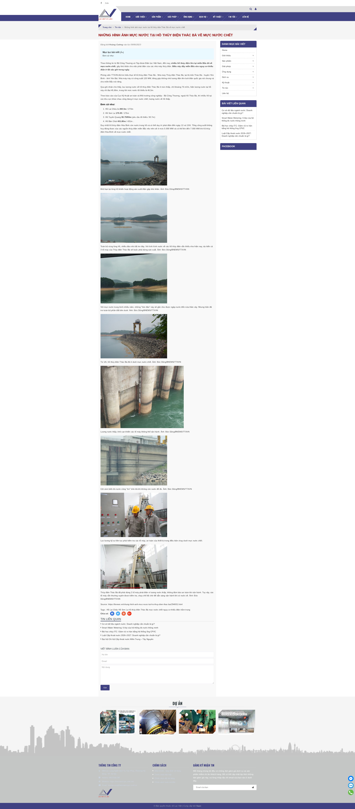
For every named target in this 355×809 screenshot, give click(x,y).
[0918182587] (351, 792)
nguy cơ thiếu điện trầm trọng (176, 610)
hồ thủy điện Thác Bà (138, 610)
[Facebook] (351, 778)
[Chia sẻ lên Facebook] (112, 613)
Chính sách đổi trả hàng (165, 778)
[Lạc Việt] (107, 14)
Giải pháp (172, 16)
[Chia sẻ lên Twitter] (118, 613)
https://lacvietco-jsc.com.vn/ (122, 781)
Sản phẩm (156, 16)
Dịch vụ (203, 16)
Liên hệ (245, 16)
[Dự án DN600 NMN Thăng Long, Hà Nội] (236, 722)
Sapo (198, 806)
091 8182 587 (114, 778)
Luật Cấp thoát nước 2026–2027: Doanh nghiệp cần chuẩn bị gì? (131, 635)
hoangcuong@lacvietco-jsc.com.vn (122, 785)
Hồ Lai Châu (112, 610)
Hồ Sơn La (123, 610)
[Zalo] (351, 785)
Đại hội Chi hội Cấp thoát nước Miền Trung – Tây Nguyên (128, 639)
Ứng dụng (188, 16)
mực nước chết (156, 610)
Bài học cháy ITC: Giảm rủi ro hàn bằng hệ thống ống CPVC (129, 631)
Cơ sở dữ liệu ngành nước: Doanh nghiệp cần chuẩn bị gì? (128, 624)
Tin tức (232, 16)
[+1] (129, 613)
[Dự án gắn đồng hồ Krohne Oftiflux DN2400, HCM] (157, 722)
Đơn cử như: (108, 56)
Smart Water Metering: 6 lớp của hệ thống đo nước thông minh (130, 628)
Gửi (105, 688)
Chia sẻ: (105, 613)
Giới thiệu (140, 16)
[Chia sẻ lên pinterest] (124, 613)
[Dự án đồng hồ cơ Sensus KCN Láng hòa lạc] (197, 722)
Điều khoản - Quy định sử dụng (168, 771)
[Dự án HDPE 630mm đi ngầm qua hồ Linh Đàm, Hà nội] (118, 722)
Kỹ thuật (217, 16)
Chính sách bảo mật (163, 775)
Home (128, 16)
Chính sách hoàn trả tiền (165, 782)
